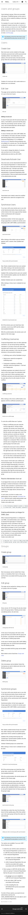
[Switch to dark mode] (22, 1)
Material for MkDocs (10, 913)
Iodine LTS (15, 2)
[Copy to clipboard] (26, 506)
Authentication (5, 141)
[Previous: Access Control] (2, 909)
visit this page (9, 33)
